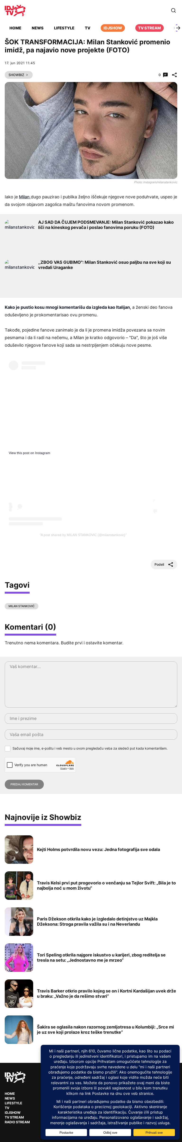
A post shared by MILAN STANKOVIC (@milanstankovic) (83, 535)
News (38, 28)
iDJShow (113, 28)
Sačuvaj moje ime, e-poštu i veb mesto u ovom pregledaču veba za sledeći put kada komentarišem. (90, 748)
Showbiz (16, 75)
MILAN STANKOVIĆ (22, 606)
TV (87, 28)
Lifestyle (64, 28)
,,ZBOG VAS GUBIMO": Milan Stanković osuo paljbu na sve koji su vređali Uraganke (104, 265)
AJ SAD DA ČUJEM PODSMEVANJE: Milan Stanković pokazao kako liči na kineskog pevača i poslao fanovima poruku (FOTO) (106, 225)
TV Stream (149, 28)
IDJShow (13, 1112)
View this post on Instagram (29, 453)
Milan (25, 196)
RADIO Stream (17, 1122)
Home (15, 28)
